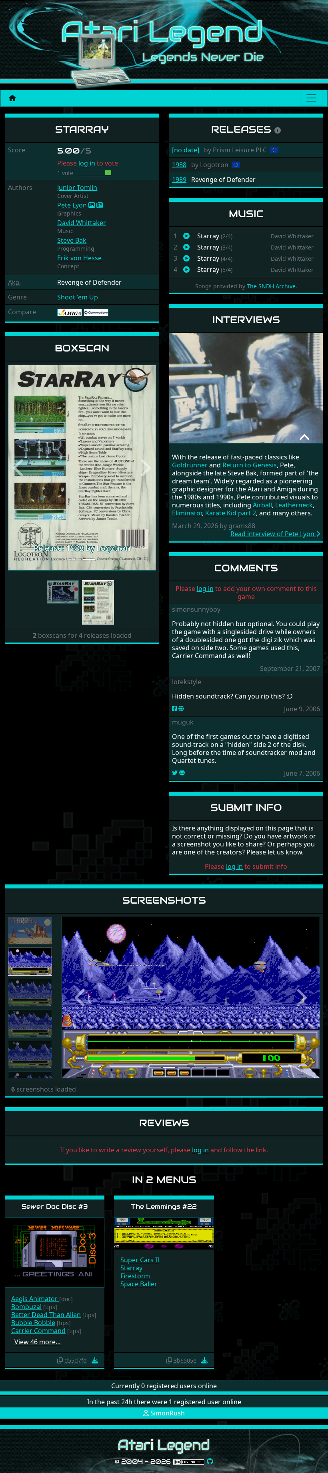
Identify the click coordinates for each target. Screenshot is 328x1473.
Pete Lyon (72, 205)
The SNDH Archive (271, 286)
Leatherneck (294, 505)
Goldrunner (190, 465)
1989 (179, 179)
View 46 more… (37, 1341)
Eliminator (187, 513)
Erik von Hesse (79, 257)
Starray (131, 1267)
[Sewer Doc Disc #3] (54, 1252)
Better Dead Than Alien (46, 1314)
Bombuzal (26, 1306)
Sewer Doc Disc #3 (55, 1206)
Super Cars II (139, 1259)
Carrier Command (38, 1330)
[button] (19, 468)
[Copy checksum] (60, 1360)
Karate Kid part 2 (230, 513)
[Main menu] (311, 98)
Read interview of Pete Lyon (273, 534)
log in (86, 163)
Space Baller (138, 1283)
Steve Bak (71, 240)
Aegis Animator (35, 1298)
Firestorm (135, 1275)
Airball (262, 505)
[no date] (185, 150)
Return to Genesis (249, 465)
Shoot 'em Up (77, 297)
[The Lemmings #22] (164, 1233)
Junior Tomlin (77, 187)
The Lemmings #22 (164, 1206)
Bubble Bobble (33, 1322)
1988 (179, 164)
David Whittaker (81, 222)
